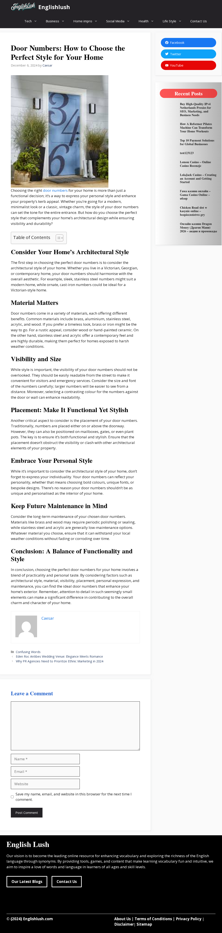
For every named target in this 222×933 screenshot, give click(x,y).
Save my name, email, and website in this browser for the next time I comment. (74, 797)
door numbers (55, 190)
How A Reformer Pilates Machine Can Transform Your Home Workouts (196, 127)
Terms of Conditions (153, 918)
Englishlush (54, 7)
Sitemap (144, 924)
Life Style (169, 21)
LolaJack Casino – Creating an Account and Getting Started (198, 178)
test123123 (187, 153)
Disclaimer (124, 924)
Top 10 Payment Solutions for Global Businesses (197, 142)
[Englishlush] (23, 7)
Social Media (115, 21)
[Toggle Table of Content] (57, 238)
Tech (28, 21)
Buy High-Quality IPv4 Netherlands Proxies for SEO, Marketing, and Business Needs (195, 109)
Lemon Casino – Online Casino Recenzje (195, 164)
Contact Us (198, 21)
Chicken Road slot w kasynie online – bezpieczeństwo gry (193, 211)
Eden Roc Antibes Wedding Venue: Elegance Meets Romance (59, 656)
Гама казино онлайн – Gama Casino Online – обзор (195, 195)
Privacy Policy (188, 918)
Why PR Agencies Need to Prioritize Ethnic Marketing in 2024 (59, 661)
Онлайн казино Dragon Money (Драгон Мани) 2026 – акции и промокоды (198, 227)
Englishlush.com (38, 918)
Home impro (82, 21)
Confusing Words (28, 652)
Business (52, 21)
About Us (122, 918)
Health (144, 21)
